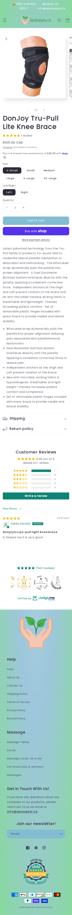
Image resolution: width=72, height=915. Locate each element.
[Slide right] (44, 110)
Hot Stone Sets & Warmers (25, 767)
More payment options (36, 239)
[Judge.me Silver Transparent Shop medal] (36, 583)
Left (9, 192)
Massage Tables (18, 742)
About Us (13, 677)
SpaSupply (30, 907)
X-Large (29, 178)
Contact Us (14, 685)
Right (24, 192)
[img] (11, 518)
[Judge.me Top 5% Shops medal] (53, 583)
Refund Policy (16, 718)
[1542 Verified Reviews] (36, 885)
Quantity (8, 200)
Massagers (14, 775)
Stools (11, 750)
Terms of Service (18, 702)
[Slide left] (28, 110)
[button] (5, 20)
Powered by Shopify (44, 907)
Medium (49, 170)
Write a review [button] (36, 496)
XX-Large (50, 178)
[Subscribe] (61, 834)
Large (10, 178)
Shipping (7, 147)
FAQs (10, 669)
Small (31, 170)
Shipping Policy (17, 694)
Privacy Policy (16, 710)
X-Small (12, 170)
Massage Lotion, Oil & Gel (24, 758)
